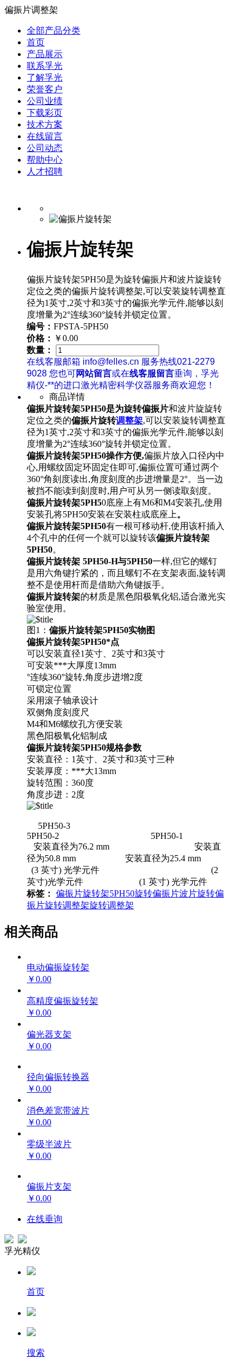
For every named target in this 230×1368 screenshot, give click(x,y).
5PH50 (122, 893)
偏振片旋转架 (82, 893)
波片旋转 (197, 893)
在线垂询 (45, 1219)
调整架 (129, 420)
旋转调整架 (111, 905)
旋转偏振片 (157, 893)
